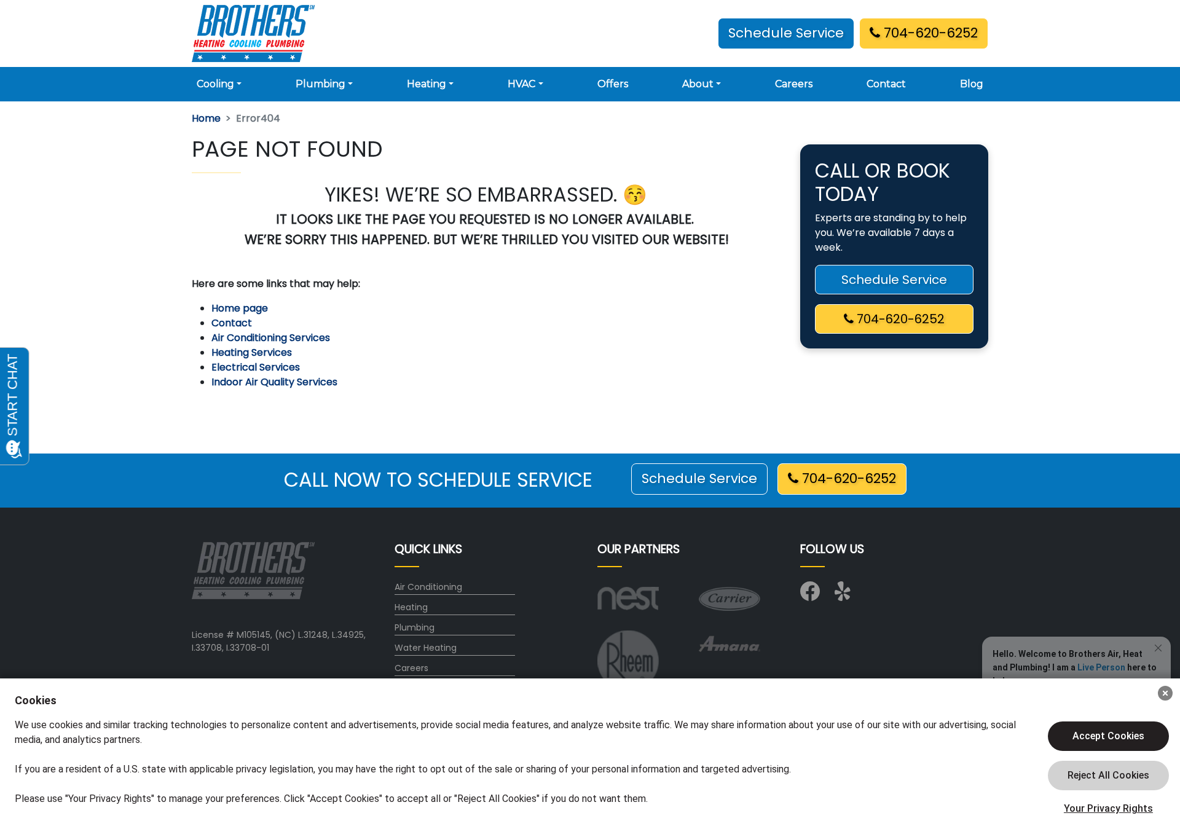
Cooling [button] (215, 84)
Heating (411, 607)
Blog (971, 84)
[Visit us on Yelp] (844, 595)
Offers (612, 84)
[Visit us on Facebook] (810, 595)
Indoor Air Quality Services (274, 382)
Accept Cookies (1108, 736)
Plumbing (415, 627)
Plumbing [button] (320, 84)
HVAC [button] (521, 84)
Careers (793, 84)
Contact (886, 84)
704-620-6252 (929, 32)
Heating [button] (426, 84)
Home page (240, 308)
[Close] (1165, 693)
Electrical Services (255, 367)
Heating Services (251, 352)
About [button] (698, 84)
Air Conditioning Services (270, 338)
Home (206, 118)
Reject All (1108, 775)
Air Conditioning (428, 587)
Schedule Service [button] (786, 32)
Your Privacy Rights (1108, 808)
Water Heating (426, 648)
